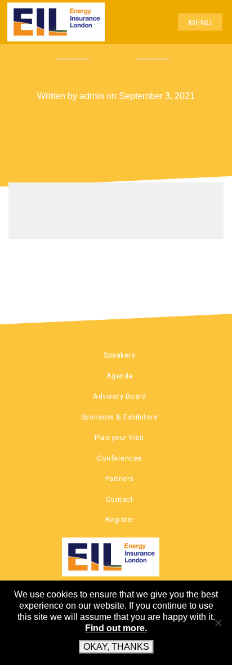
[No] (218, 622)
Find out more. (116, 628)
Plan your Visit (119, 437)
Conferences (119, 458)
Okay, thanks (116, 646)
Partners (119, 478)
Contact (119, 499)
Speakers (119, 355)
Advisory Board (119, 396)
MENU (200, 21)
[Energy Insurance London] (116, 556)
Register (119, 519)
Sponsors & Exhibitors (119, 417)
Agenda (119, 376)
